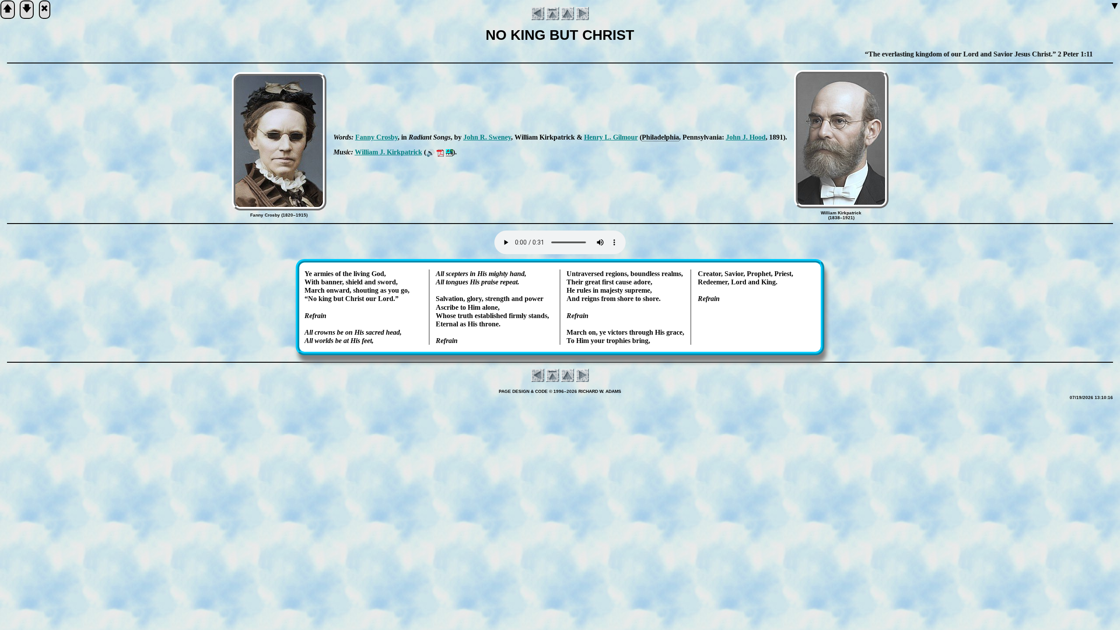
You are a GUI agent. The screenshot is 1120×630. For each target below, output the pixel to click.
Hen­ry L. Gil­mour (611, 137)
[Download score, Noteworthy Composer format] (449, 152)
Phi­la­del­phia (660, 137)
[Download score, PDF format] (440, 152)
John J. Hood (746, 137)
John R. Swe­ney (487, 137)
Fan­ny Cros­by (376, 137)
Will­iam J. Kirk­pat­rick (388, 152)
